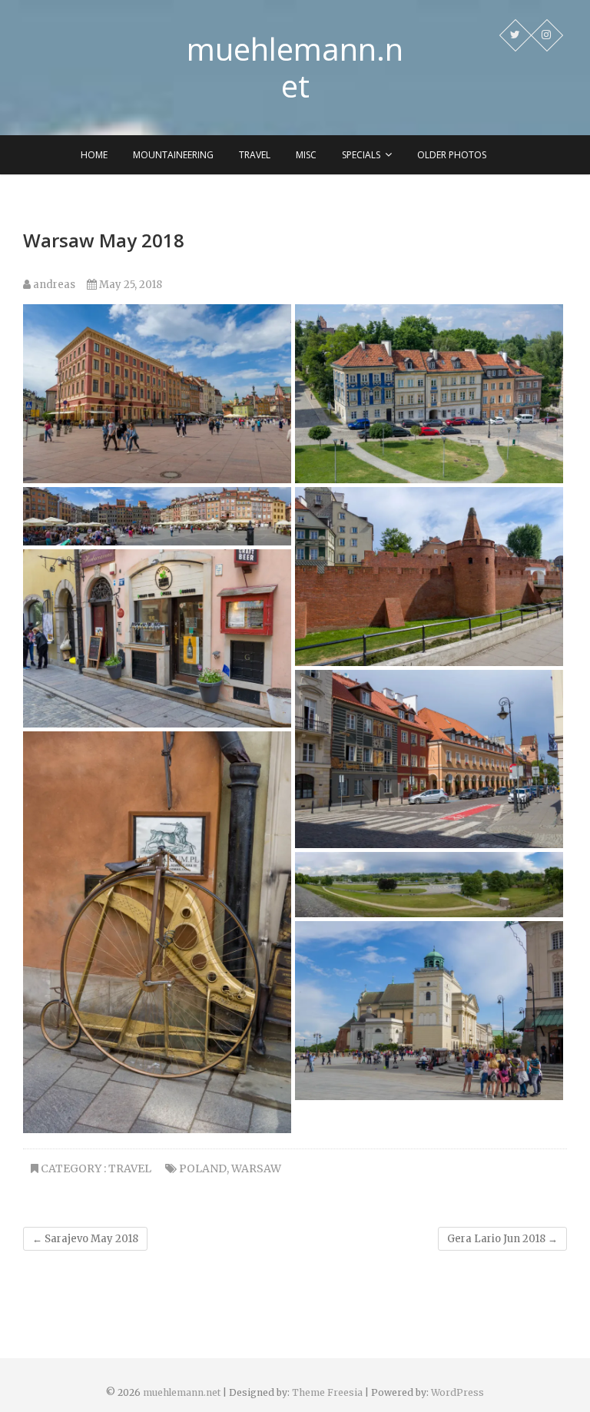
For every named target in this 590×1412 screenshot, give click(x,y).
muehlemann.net (295, 67)
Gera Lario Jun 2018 (502, 1238)
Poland (203, 1168)
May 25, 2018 (129, 284)
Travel (254, 154)
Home (94, 154)
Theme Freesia (327, 1392)
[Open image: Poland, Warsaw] (157, 392)
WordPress (457, 1392)
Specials (361, 154)
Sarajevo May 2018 (85, 1238)
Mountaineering (173, 154)
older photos (451, 154)
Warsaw (256, 1168)
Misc (306, 154)
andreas (53, 284)
